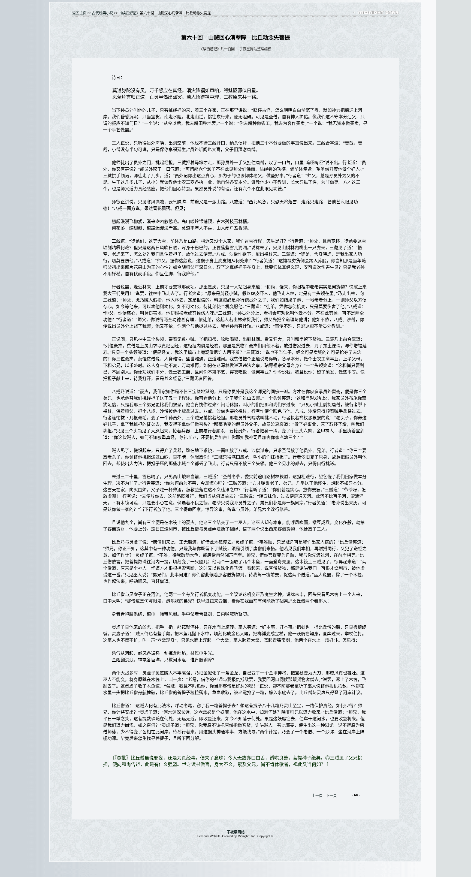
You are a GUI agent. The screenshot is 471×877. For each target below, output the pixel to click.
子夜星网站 (235, 832)
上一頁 (317, 796)
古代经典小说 (102, 13)
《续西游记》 (129, 13)
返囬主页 (79, 13)
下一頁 (331, 796)
